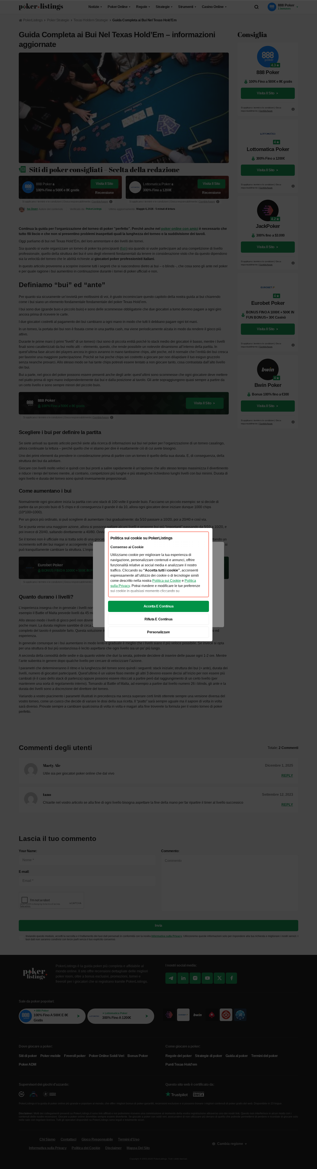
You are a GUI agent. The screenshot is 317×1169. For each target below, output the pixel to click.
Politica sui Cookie (166, 580)
